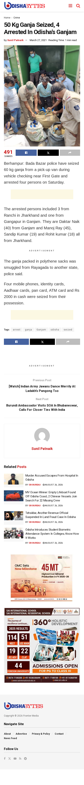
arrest (17, 329)
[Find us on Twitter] (9, 758)
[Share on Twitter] (48, 153)
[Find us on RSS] (20, 758)
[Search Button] (78, 6)
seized (68, 329)
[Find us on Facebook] (4, 758)
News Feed (10, 738)
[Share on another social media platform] (70, 153)
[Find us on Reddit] (25, 758)
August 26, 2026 (54, 485)
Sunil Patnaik (15, 40)
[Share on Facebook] (26, 153)
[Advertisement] (42, 194)
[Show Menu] (70, 6)
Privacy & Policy (41, 733)
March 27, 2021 (38, 40)
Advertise (21, 733)
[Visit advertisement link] (42, 578)
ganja (28, 329)
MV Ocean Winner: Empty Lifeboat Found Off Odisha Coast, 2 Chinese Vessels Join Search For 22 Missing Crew (51, 496)
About (7, 733)
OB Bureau (35, 485)
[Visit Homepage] (24, 6)
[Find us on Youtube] (15, 758)
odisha (55, 329)
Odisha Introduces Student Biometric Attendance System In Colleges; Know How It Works (52, 534)
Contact (59, 733)
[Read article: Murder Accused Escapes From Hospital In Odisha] (13, 481)
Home (7, 17)
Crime (16, 17)
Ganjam (41, 329)
